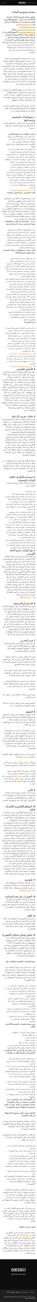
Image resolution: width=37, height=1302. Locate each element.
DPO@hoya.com (16, 776)
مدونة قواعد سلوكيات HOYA (14, 1292)
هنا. (23, 455)
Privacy (32, 1292)
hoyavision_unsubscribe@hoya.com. (21, 190)
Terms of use (26, 1292)
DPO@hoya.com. (25, 597)
